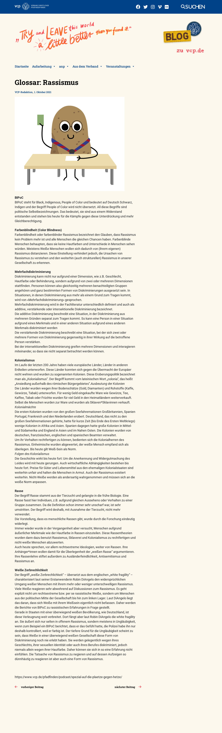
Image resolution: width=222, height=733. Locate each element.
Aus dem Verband (85, 66)
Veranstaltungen (118, 66)
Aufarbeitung (42, 66)
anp (62, 66)
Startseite (22, 66)
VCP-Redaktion (24, 92)
